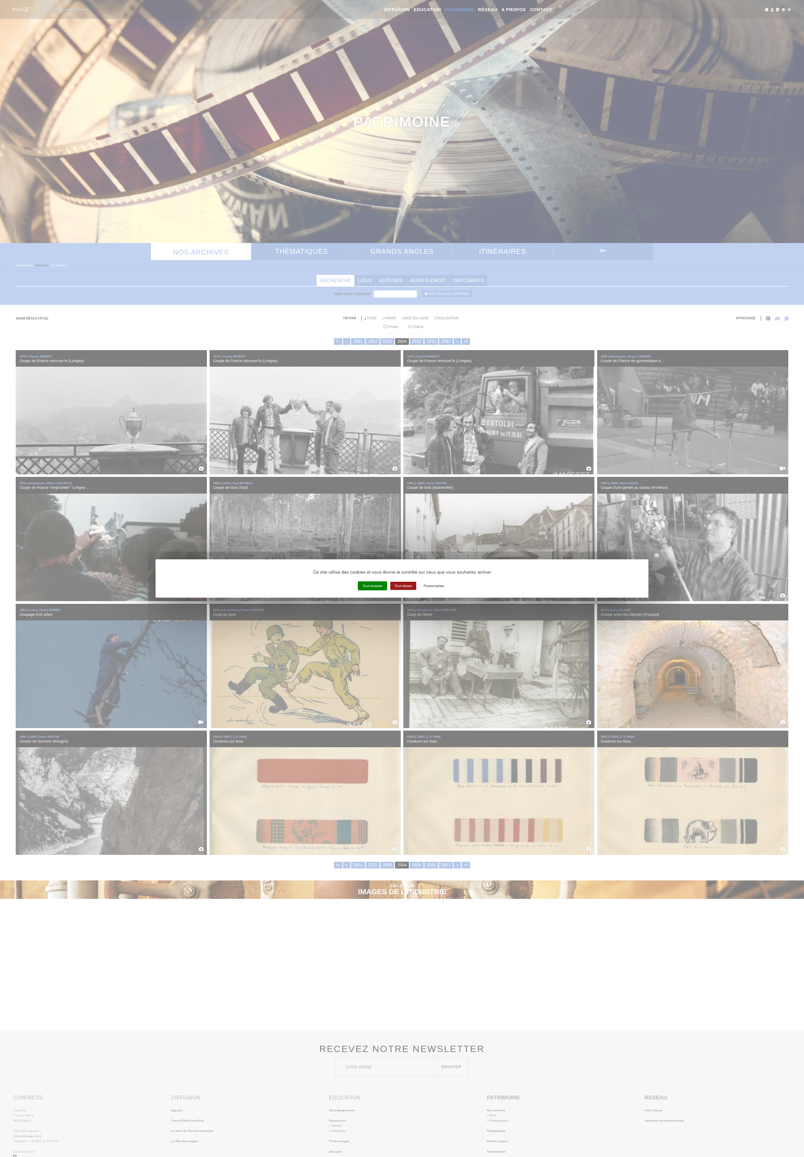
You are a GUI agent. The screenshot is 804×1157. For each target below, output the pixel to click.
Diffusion (397, 9)
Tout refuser (403, 585)
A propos (513, 9)
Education (427, 9)
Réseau (487, 9)
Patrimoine (459, 9)
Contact (541, 9)
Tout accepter (372, 585)
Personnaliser (434, 585)
